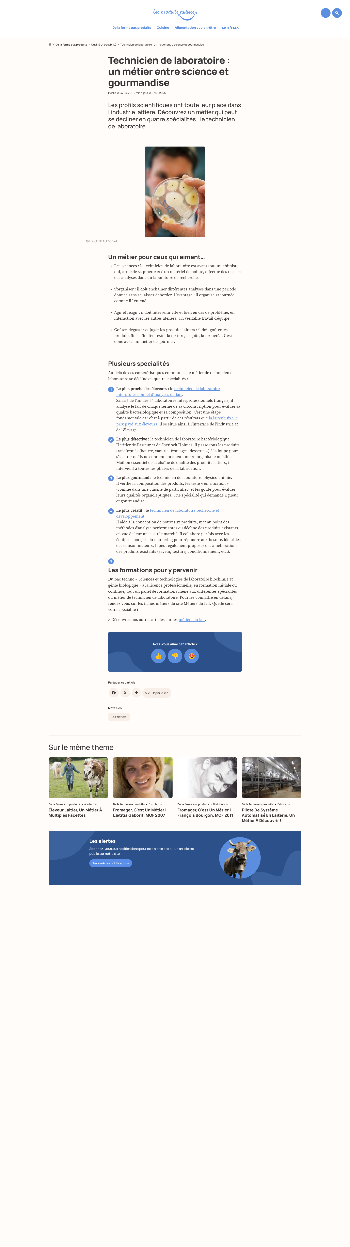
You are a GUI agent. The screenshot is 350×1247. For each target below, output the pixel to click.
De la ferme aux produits (131, 27)
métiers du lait (192, 620)
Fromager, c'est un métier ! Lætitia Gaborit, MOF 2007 (140, 812)
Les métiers (118, 717)
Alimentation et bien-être (195, 27)
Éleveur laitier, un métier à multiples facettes (75, 812)
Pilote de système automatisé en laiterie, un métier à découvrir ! (268, 815)
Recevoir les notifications (111, 863)
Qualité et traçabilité (103, 44)
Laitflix (230, 27)
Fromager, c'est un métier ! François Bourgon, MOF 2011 (205, 812)
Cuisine (163, 27)
